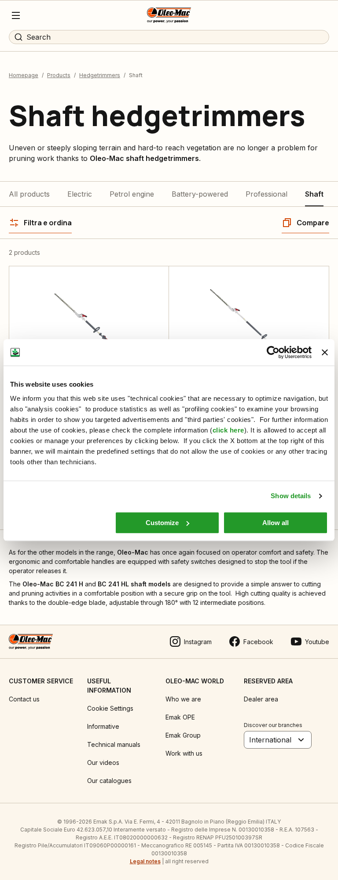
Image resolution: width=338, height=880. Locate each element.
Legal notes (145, 861)
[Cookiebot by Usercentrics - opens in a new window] (273, 352)
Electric (79, 194)
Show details (291, 496)
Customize (162, 522)
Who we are (183, 699)
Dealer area (261, 699)
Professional (266, 194)
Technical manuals (113, 744)
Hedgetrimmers (99, 75)
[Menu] (16, 15)
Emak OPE (180, 717)
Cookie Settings (110, 708)
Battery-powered (200, 194)
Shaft (314, 194)
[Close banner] (325, 352)
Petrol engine (132, 194)
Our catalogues (109, 780)
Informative (103, 726)
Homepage (23, 75)
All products (29, 194)
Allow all (275, 522)
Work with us (183, 753)
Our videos (103, 762)
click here (228, 430)
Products (58, 75)
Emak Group (183, 735)
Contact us (24, 699)
